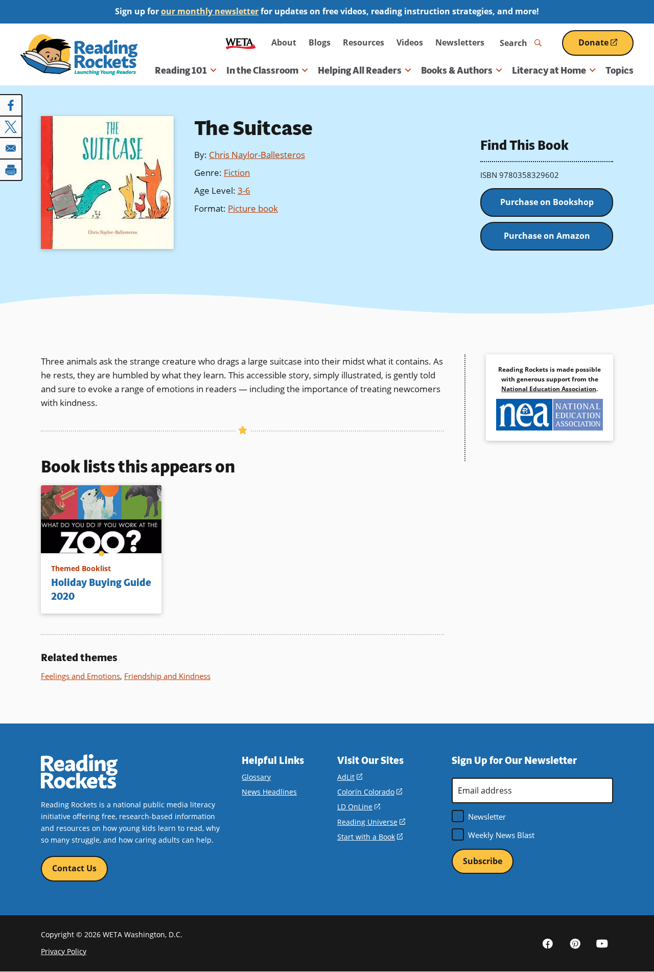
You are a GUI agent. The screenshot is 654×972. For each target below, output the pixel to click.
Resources (363, 42)
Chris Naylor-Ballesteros (257, 155)
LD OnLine (358, 806)
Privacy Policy (63, 951)
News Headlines (269, 792)
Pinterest (575, 943)
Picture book (253, 208)
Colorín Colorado (369, 792)
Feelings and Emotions (80, 676)
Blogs (320, 42)
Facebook (547, 943)
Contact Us (74, 868)
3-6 (244, 190)
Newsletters (459, 42)
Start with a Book (370, 837)
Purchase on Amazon (547, 235)
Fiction (237, 172)
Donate (606, 46)
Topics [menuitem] (619, 70)
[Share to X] (11, 127)
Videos (409, 42)
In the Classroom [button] (262, 70)
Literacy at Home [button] (549, 70)
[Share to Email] (11, 148)
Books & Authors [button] (457, 70)
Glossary (256, 777)
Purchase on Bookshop (547, 202)
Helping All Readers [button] (360, 70)
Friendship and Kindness (167, 676)
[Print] (11, 170)
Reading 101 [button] (181, 70)
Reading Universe (371, 822)
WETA (240, 43)
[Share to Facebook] (11, 105)
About (283, 42)
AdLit (349, 777)
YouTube (602, 943)
